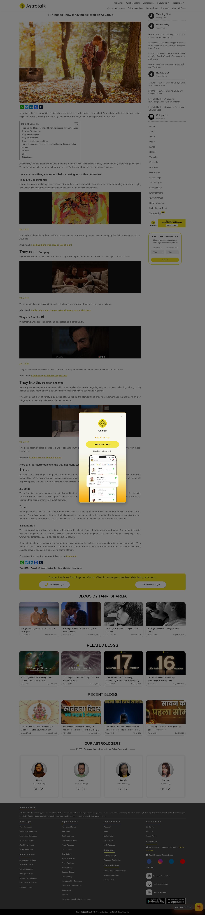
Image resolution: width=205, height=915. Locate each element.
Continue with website (102, 451)
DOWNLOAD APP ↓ (102, 444)
